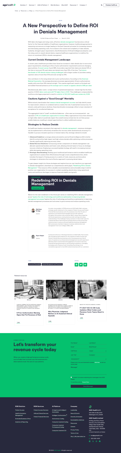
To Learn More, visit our (80, 382)
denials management (67, 42)
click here (97, 362)
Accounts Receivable (34, 264)
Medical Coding (28, 307)
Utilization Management (61, 308)
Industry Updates (85, 304)
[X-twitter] (93, 441)
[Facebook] (99, 441)
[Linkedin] (89, 441)
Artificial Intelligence (55, 304)
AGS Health (57, 450)
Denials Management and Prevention (52, 264)
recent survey (43, 68)
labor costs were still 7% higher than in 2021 (54, 92)
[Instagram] (96, 441)
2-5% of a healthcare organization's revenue (50, 115)
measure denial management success (62, 102)
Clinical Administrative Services (26, 304)
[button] (76, 264)
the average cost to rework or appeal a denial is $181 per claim (71, 85)
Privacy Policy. (85, 382)
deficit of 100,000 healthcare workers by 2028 (74, 94)
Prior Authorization (27, 308)
